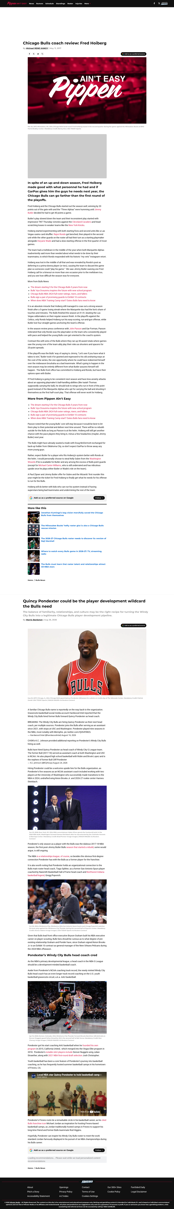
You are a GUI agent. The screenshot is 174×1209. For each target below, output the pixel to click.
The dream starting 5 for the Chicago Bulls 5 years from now (59, 287)
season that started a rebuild (80, 847)
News (31, 4)
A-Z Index (63, 1196)
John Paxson (75, 328)
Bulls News (40, 580)
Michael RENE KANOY (37, 48)
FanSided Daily (138, 1187)
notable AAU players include (59, 1052)
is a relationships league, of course (53, 856)
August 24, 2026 (60, 762)
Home (30, 580)
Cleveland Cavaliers (81, 222)
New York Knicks (76, 225)
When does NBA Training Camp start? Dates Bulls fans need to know (63, 300)
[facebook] (154, 3)
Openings (63, 1187)
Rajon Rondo (60, 234)
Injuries (78, 4)
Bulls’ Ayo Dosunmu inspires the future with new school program (61, 290)
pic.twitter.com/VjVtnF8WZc (77, 732)
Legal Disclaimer (139, 1191)
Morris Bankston (34, 620)
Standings (60, 4)
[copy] (42, 54)
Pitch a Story (33, 1191)
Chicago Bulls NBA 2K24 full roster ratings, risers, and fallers (59, 294)
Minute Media (15, 1202)
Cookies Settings (90, 1196)
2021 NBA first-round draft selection (65, 1055)
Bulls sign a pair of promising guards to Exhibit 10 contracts (58, 297)
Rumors (39, 4)
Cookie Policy (114, 1191)
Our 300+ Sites (114, 1187)
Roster (70, 4)
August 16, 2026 (69, 735)
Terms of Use (88, 1191)
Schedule (49, 4)
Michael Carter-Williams (50, 465)
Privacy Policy (65, 1191)
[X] (159, 3)
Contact (85, 1187)
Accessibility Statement (38, 1196)
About (30, 1187)
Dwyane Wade (44, 241)
